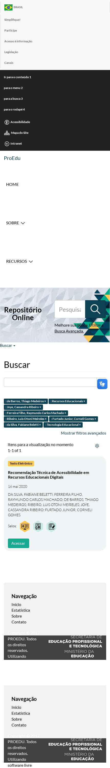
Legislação (11, 52)
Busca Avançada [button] (68, 330)
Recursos (16, 261)
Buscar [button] (6, 345)
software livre (20, 765)
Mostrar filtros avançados (83, 432)
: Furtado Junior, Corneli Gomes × (73, 419)
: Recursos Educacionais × (68, 401)
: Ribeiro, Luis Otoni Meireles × (26, 419)
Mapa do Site (19, 133)
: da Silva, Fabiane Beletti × (23, 425)
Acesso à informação (18, 41)
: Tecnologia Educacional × (63, 425)
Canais (8, 63)
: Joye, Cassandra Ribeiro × (23, 407)
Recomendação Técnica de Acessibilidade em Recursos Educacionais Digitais (48, 474)
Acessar (18, 543)
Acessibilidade (20, 122)
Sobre (12, 222)
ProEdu (12, 158)
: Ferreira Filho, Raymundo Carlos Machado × (36, 413)
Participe (10, 30)
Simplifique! (12, 20)
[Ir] (95, 309)
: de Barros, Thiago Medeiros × (26, 401)
